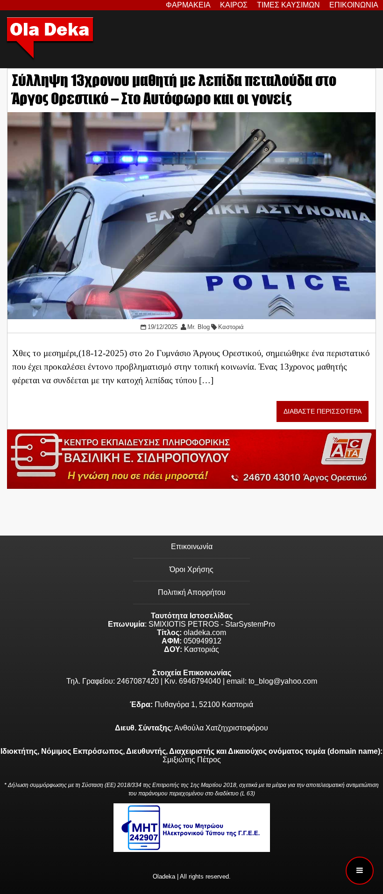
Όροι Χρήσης (191, 569)
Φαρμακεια (188, 5)
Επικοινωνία (192, 547)
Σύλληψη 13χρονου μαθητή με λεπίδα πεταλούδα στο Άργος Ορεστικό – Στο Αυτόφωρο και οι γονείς (174, 89)
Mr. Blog (198, 326)
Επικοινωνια (353, 5)
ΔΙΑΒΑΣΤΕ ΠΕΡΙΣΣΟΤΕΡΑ (323, 411)
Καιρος (234, 5)
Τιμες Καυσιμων (288, 5)
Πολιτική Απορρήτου (192, 592)
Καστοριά (231, 326)
